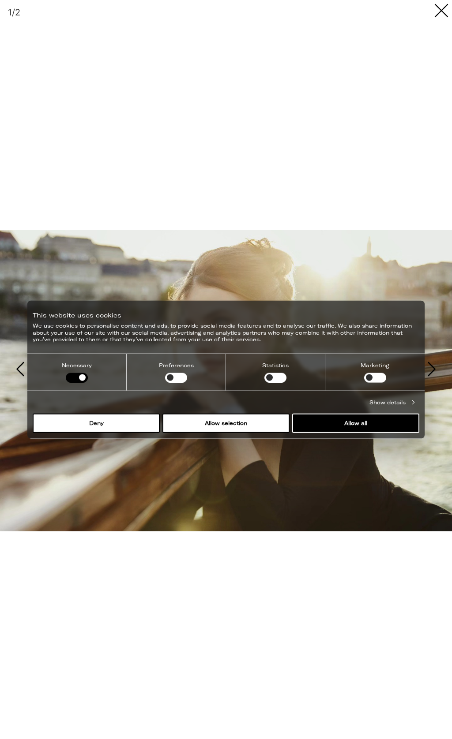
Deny (96, 423)
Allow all (355, 423)
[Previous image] (20, 369)
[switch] (176, 377)
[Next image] (431, 369)
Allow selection (226, 423)
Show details (387, 402)
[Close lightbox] (441, 10)
